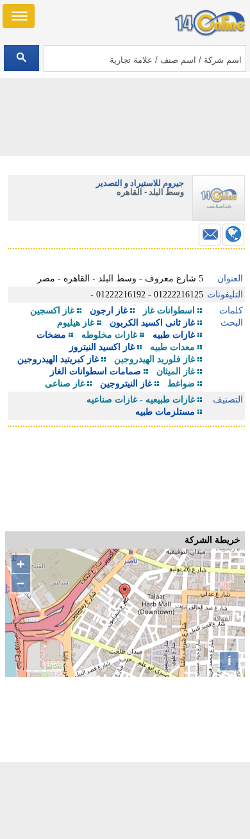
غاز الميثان (175, 371)
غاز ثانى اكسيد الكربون (152, 323)
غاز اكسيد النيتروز (102, 347)
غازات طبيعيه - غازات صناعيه (141, 399)
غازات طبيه (174, 335)
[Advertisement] (125, 800)
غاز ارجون (109, 310)
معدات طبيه (172, 347)
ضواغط (181, 383)
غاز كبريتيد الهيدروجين (58, 359)
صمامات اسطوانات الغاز (95, 371)
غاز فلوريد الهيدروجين (154, 359)
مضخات (51, 335)
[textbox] (145, 58)
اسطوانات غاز (169, 310)
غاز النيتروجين (126, 383)
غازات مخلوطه (109, 335)
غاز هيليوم (75, 323)
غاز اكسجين (52, 310)
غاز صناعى (65, 383)
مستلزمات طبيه (165, 412)
